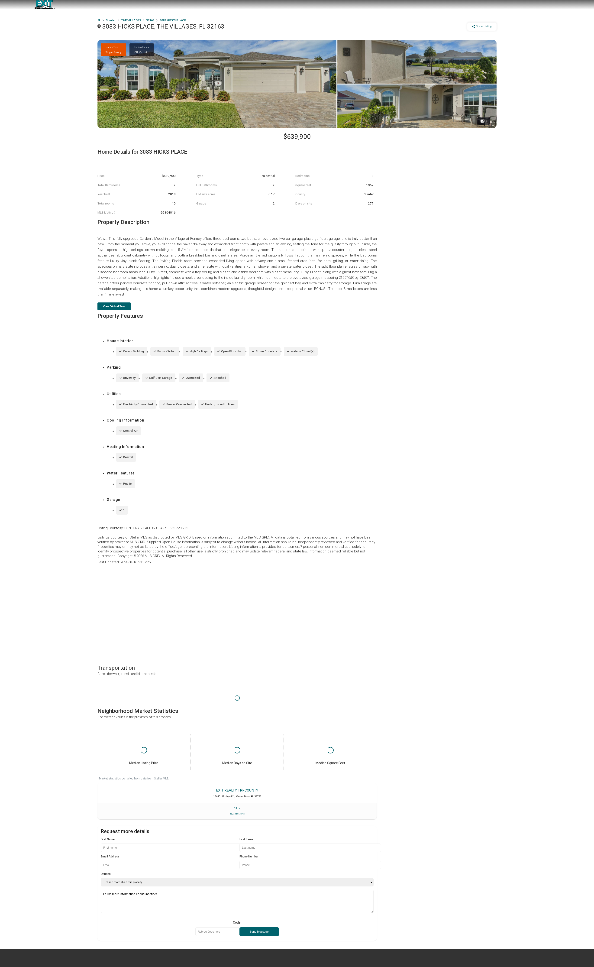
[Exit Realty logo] (44, 4)
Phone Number (248, 856)
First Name (108, 839)
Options (106, 874)
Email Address (110, 856)
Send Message (259, 931)
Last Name (246, 839)
